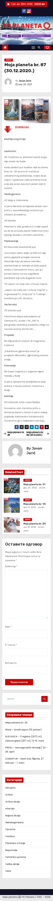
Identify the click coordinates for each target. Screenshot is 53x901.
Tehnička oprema (15, 857)
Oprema (10, 829)
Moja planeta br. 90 (34, 504)
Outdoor (10, 836)
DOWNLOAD (22, 127)
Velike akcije (12, 864)
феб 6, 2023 (29, 507)
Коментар (11, 566)
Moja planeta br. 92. (16, 722)
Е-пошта (11, 645)
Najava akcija (12, 815)
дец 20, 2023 (30, 487)
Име (8, 626)
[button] (39, 47)
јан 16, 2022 (29, 527)
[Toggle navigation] (33, 47)
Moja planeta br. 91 (34, 484)
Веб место (10, 663)
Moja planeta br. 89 (34, 523)
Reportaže (11, 850)
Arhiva (8, 60)
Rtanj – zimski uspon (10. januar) (23, 729)
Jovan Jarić (25, 81)
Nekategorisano (14, 822)
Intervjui (9, 808)
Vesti (8, 871)
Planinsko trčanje (15, 843)
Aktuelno (10, 787)
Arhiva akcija (12, 801)
